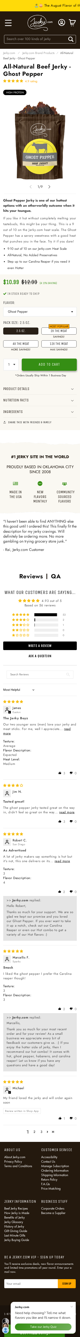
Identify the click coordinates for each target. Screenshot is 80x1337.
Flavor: (9, 302)
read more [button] (66, 812)
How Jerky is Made (16, 1213)
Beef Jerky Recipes (16, 1208)
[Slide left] (30, 186)
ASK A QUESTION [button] (40, 656)
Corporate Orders (52, 1208)
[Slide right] (49, 186)
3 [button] (41, 1131)
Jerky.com (9, 53)
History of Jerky (14, 1226)
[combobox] (40, 39)
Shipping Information (54, 1175)
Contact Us (48, 1161)
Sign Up (66, 1283)
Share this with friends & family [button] (29, 422)
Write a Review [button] (39, 646)
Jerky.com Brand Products (38, 53)
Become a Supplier (53, 1213)
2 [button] (34, 1131)
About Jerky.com (14, 1157)
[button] (7, 23)
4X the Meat (21, 344)
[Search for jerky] (71, 39)
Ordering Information (54, 1170)
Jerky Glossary (13, 1222)
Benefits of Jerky (14, 1217)
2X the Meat (59, 331)
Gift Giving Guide (15, 1231)
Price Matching (51, 1188)
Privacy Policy (13, 1161)
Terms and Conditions (18, 1166)
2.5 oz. (20, 331)
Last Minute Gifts (14, 1235)
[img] (13, 701)
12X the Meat (59, 344)
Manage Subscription (55, 1166)
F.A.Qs (45, 1184)
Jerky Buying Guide (16, 1240)
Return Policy (49, 1179)
